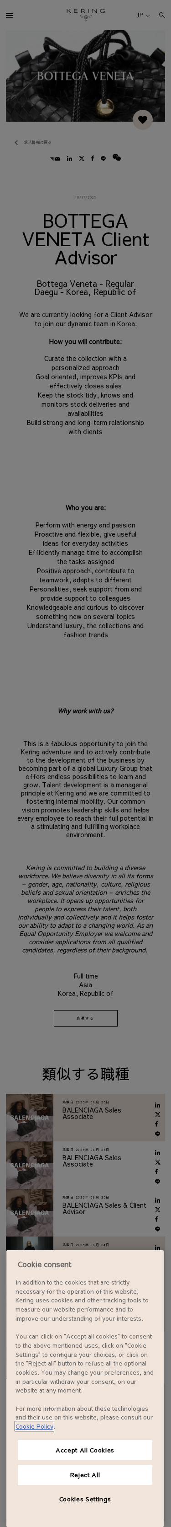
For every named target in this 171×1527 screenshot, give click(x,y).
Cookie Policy (34, 1426)
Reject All (85, 1474)
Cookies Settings (85, 1499)
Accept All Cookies (85, 1450)
